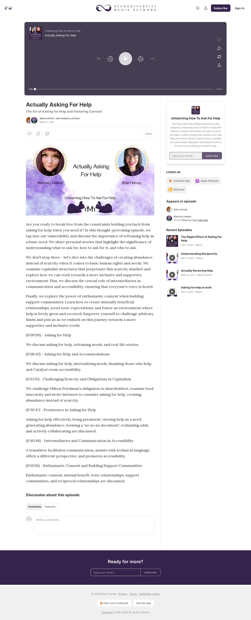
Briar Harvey (47, 118)
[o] (172, 241)
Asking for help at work (196, 287)
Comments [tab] (34, 506)
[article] (196, 241)
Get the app (143, 603)
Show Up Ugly (189, 220)
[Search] (197, 8)
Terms (133, 594)
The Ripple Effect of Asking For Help (201, 238)
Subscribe (220, 8)
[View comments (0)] (219, 48)
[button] (98, 58)
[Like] (29, 133)
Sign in (239, 8)
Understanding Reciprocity (199, 253)
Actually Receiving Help (197, 270)
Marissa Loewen (70, 118)
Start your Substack (115, 603)
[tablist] (42, 506)
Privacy (123, 594)
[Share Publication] (205, 8)
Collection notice (149, 594)
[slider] (124, 89)
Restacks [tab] (50, 506)
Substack (107, 612)
